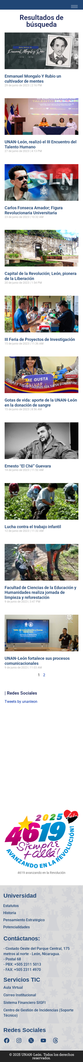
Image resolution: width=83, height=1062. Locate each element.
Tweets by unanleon (21, 701)
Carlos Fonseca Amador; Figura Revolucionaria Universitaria (34, 210)
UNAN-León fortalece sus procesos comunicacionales (37, 661)
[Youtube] (43, 1040)
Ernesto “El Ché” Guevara (28, 466)
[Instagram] (18, 1040)
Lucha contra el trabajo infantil (33, 526)
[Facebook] (6, 1040)
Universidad (19, 895)
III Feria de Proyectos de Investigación (40, 339)
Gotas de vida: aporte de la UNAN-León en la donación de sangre (41, 402)
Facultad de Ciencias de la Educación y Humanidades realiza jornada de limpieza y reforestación (40, 592)
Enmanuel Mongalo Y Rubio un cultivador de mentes (33, 79)
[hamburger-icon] (74, 6)
